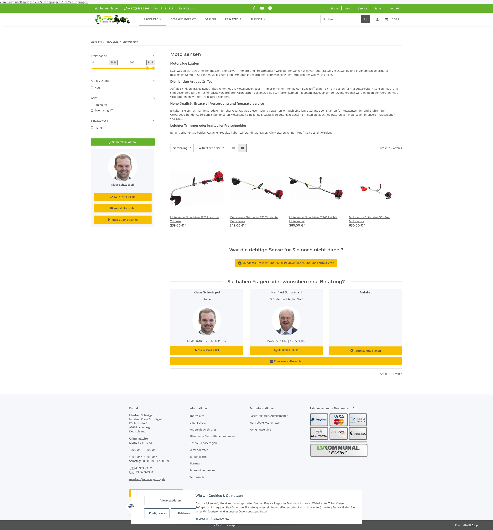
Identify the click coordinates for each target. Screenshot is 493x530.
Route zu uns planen (365, 350)
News (348, 8)
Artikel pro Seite (210, 148)
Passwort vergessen (202, 470)
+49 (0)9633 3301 (208, 349)
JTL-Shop (473, 525)
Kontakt (394, 8)
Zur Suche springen (48, 2)
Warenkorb (196, 477)
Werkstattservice (260, 429)
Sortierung (180, 148)
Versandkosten (199, 450)
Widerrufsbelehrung (202, 429)
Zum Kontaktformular (286, 361)
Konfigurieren (158, 513)
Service (362, 8)
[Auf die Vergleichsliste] (217, 168)
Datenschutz (221, 518)
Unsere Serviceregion (203, 443)
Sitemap (194, 463)
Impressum (202, 518)
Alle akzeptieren (170, 500)
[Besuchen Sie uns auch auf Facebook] (254, 8)
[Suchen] (365, 19)
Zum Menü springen (74, 2)
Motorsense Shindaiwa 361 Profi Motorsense (369, 219)
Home (335, 8)
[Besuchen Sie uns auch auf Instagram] (270, 8)
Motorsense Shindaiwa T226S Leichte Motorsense (254, 219)
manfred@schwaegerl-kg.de (147, 479)
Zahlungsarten (198, 456)
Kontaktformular (124, 208)
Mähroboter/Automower (265, 422)
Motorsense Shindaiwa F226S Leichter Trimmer (194, 219)
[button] (377, 19)
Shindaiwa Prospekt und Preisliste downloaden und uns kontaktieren (286, 263)
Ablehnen (183, 513)
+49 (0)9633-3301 (138, 8)
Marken (378, 8)
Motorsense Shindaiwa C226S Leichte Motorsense (313, 219)
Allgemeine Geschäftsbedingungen (212, 436)
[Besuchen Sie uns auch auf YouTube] (262, 8)
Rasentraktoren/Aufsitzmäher (269, 416)
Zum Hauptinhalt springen (17, 2)
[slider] (147, 68)
